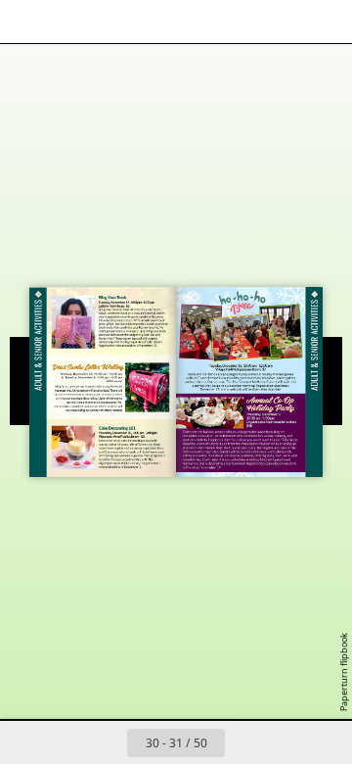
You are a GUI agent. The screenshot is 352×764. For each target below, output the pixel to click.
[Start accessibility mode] (113, 21)
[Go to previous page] (105, 742)
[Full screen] (324, 21)
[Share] (281, 21)
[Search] (70, 21)
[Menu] (27, 21)
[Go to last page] (289, 742)
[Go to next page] (246, 742)
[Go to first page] (62, 742)
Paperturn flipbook (343, 672)
